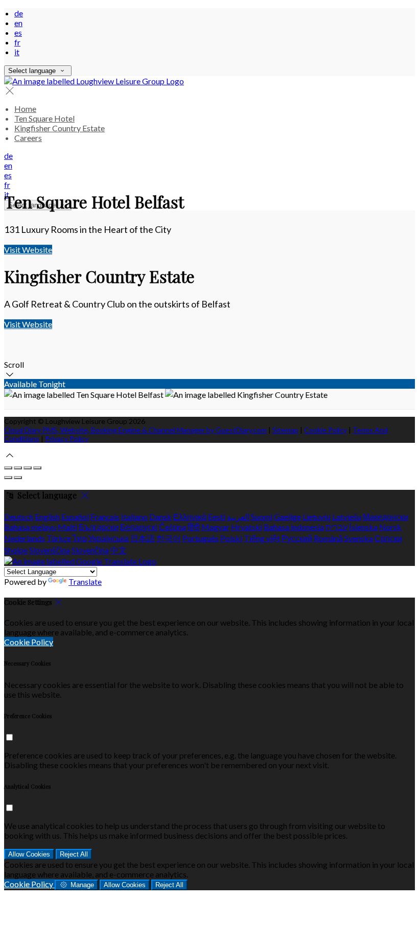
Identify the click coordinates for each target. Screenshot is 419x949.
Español (75, 516)
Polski (231, 538)
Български (99, 527)
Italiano (134, 516)
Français (105, 516)
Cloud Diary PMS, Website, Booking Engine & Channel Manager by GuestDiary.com (135, 429)
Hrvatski (246, 527)
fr (17, 42)
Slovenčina (90, 550)
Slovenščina (49, 550)
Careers (28, 138)
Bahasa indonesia (294, 527)
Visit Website (28, 249)
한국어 (168, 538)
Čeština (172, 527)
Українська (108, 538)
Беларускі (138, 527)
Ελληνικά (189, 516)
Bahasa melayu (30, 527)
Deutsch (18, 516)
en (18, 23)
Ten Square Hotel (44, 118)
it (16, 52)
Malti (67, 527)
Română (328, 538)
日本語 (142, 538)
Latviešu (346, 516)
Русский (297, 538)
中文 (118, 550)
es (18, 32)
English (47, 516)
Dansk (160, 516)
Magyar (215, 527)
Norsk (390, 527)
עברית (336, 527)
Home (25, 108)
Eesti (216, 516)
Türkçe (58, 538)
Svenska (358, 538)
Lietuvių (316, 516)
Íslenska (363, 527)
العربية (238, 516)
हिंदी (194, 527)
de (18, 13)
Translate (85, 581)
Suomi (261, 516)
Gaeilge (287, 516)
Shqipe (16, 550)
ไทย (80, 538)
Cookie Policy (325, 429)
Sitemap (285, 429)
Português (200, 538)
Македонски (385, 516)
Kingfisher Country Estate (59, 128)
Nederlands (24, 538)
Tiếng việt (262, 538)
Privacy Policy (66, 438)
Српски (388, 538)
